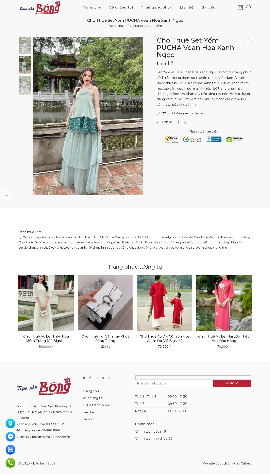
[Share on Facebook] (178, 122)
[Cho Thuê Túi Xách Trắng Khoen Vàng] (224, 303)
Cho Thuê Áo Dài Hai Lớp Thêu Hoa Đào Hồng (164, 338)
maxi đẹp (188, 242)
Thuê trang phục (156, 7)
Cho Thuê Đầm (111, 237)
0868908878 (60, 437)
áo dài (35, 237)
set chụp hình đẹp (231, 242)
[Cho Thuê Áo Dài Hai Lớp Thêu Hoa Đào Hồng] (164, 303)
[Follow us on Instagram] (109, 378)
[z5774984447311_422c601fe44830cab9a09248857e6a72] (88, 116)
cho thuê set (160, 237)
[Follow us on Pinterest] (103, 378)
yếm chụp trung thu (212, 247)
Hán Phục (145, 242)
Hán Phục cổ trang (167, 242)
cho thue (46, 237)
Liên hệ (187, 7)
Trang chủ (92, 7)
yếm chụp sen (185, 247)
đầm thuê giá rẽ (125, 242)
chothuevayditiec (79, 242)
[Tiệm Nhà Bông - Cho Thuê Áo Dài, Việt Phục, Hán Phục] (39, 7)
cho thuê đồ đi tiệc (136, 237)
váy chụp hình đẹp (100, 247)
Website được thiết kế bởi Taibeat (227, 463)
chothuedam (56, 242)
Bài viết (209, 7)
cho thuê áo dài (65, 237)
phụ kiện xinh (206, 242)
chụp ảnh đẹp (102, 242)
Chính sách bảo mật (150, 431)
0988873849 (55, 424)
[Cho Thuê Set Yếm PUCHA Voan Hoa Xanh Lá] (241, 40)
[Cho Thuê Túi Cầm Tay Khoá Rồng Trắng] (46, 303)
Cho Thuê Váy (204, 237)
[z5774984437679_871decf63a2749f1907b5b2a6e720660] (25, 45)
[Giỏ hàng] (240, 7)
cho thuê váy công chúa (232, 237)
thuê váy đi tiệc (54, 247)
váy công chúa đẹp (129, 247)
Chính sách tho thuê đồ (154, 438)
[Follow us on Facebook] (90, 378)
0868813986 (50, 430)
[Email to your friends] (185, 122)
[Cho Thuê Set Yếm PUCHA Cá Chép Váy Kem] (249, 40)
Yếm (158, 26)
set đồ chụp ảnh (31, 247)
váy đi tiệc (167, 247)
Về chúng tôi (121, 7)
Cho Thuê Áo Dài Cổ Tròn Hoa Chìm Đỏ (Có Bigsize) (105, 338)
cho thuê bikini (88, 237)
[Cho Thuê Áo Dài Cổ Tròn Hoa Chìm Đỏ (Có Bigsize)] (105, 303)
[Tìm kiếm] (249, 7)
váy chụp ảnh (76, 247)
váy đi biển (151, 247)
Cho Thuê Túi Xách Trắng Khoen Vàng (223, 338)
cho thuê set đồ (181, 237)
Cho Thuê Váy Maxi (32, 242)
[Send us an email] (96, 378)
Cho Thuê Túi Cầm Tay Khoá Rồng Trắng (46, 338)
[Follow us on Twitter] (84, 378)
